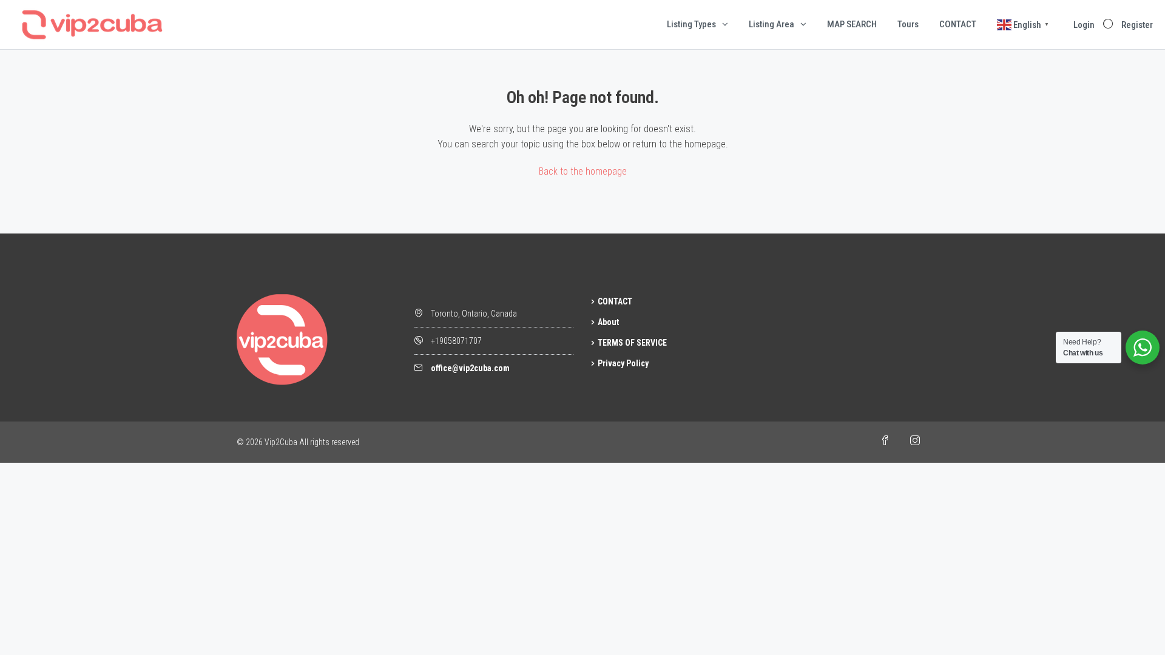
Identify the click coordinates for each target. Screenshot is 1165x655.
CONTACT (957, 24)
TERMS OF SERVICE (632, 343)
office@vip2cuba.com (470, 368)
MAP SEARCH (852, 24)
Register (1137, 24)
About (608, 322)
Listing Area (771, 24)
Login (1084, 24)
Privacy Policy (623, 363)
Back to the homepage (583, 171)
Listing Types (691, 24)
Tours (908, 24)
